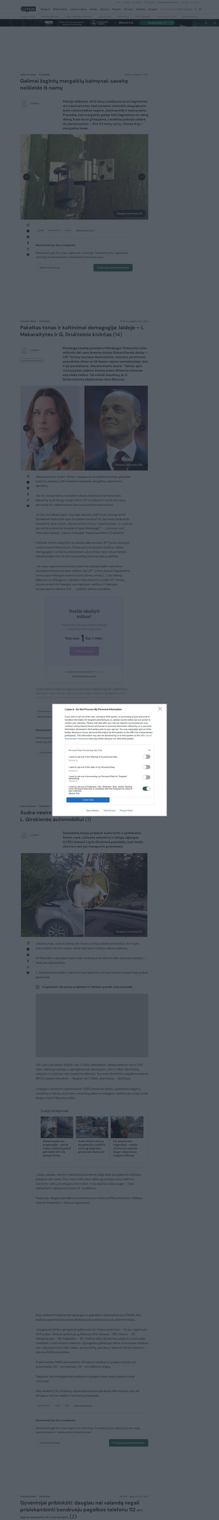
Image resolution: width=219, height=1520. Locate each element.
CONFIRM (88, 800)
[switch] (146, 757)
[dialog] (109, 760)
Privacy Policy (126, 810)
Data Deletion (92, 810)
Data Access (109, 810)
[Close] (161, 709)
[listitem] (109, 750)
